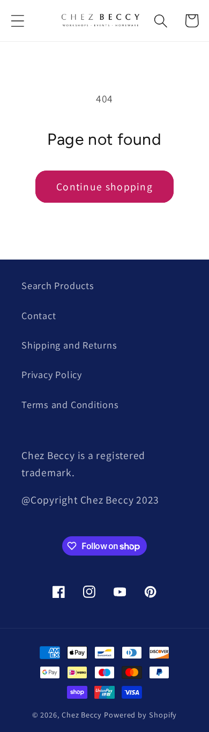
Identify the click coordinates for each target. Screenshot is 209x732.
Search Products (57, 285)
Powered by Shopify (140, 714)
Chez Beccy (82, 714)
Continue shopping (104, 187)
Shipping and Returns (69, 344)
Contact (38, 315)
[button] (17, 20)
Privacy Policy (51, 374)
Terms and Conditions (70, 404)
